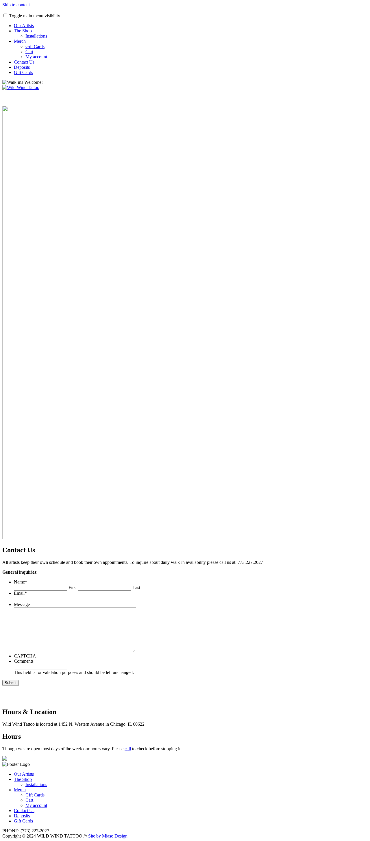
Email (20, 593)
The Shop (23, 30)
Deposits (22, 67)
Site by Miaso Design (107, 835)
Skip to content (16, 4)
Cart (29, 51)
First (73, 587)
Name (20, 581)
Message (22, 604)
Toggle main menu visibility (34, 15)
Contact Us (24, 62)
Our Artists (24, 25)
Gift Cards (35, 46)
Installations (36, 36)
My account (36, 56)
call (128, 748)
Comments (24, 661)
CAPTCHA (25, 655)
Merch (20, 41)
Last (136, 587)
